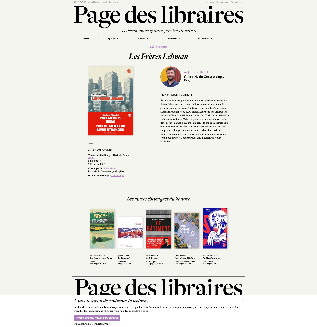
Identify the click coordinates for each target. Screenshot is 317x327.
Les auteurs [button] (171, 39)
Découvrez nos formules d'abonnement (97, 318)
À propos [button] (112, 39)
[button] (86, 236)
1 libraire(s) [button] (117, 175)
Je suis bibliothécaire (109, 2)
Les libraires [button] (204, 39)
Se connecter (236, 2)
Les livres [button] (141, 39)
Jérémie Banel (110, 168)
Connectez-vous (101, 323)
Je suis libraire (93, 2)
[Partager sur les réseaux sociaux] (91, 141)
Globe (91, 158)
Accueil (86, 39)
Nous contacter (223, 2)
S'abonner (209, 2)
